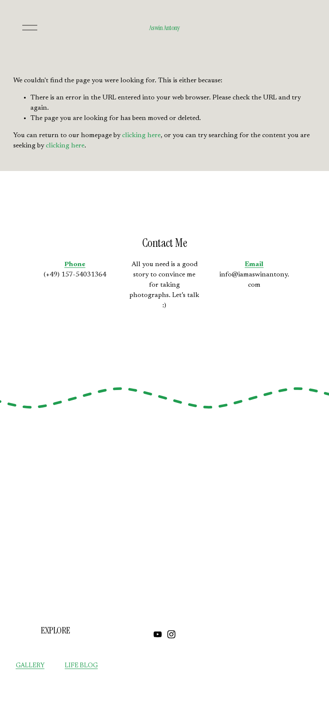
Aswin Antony (164, 27)
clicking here (141, 135)
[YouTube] (157, 634)
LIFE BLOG (81, 666)
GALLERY (30, 666)
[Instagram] (171, 634)
